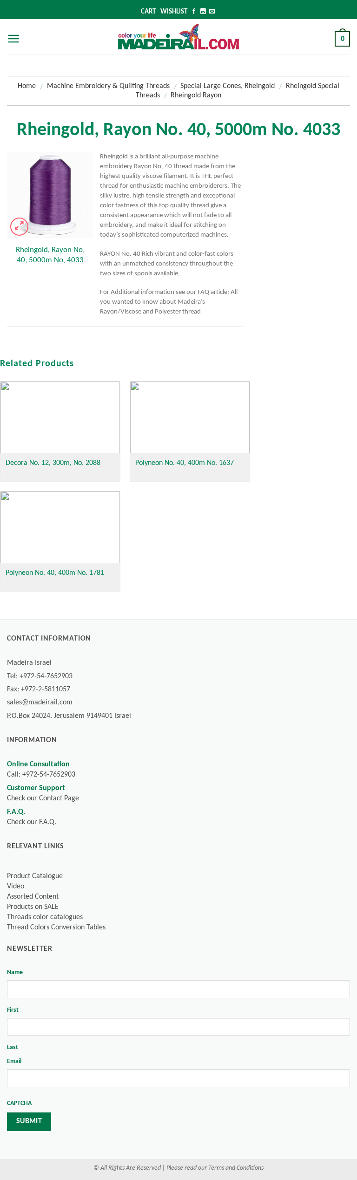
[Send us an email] (212, 12)
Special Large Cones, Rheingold (227, 86)
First (13, 1010)
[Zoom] (19, 227)
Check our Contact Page (43, 798)
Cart (148, 11)
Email (14, 1061)
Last (12, 1047)
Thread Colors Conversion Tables (56, 927)
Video (15, 886)
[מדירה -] (178, 36)
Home (27, 86)
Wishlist (173, 11)
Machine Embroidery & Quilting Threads (108, 86)
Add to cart (50, 297)
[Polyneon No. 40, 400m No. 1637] (190, 417)
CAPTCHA (19, 1103)
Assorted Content (33, 896)
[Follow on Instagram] (203, 12)
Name (15, 972)
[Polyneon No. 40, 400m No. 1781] (60, 527)
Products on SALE (33, 907)
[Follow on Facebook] (194, 12)
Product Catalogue (35, 876)
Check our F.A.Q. (31, 822)
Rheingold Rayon (196, 95)
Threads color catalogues (45, 917)
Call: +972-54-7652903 (41, 774)
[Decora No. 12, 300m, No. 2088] (60, 417)
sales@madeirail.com (40, 702)
